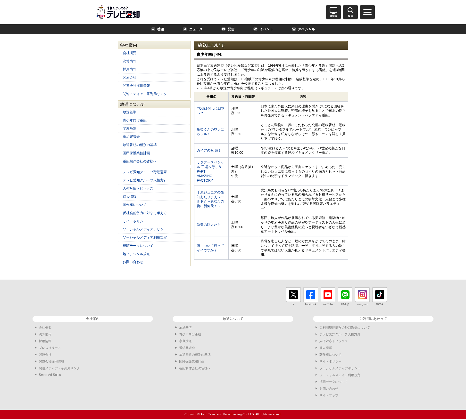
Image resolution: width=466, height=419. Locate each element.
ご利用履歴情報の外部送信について (344, 327)
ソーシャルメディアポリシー (145, 229)
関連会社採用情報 (136, 86)
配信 (231, 29)
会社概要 (129, 53)
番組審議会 (131, 136)
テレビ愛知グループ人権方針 (145, 180)
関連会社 (129, 77)
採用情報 (129, 69)
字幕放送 (129, 128)
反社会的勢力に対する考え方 (145, 213)
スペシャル (306, 29)
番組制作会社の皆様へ (140, 161)
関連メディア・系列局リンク (145, 94)
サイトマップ (328, 395)
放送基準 (129, 112)
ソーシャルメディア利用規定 (145, 237)
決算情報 (129, 61)
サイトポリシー (135, 221)
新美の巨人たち (209, 224)
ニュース (196, 29)
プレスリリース (50, 348)
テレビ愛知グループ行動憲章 (145, 172)
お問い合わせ (133, 262)
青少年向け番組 (135, 120)
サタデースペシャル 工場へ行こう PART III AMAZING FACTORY (210, 171)
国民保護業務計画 (136, 153)
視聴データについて (138, 246)
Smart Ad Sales (50, 375)
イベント (266, 29)
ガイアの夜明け (209, 150)
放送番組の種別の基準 (140, 145)
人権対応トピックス (138, 188)
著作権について (135, 205)
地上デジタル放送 (136, 254)
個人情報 (129, 197)
